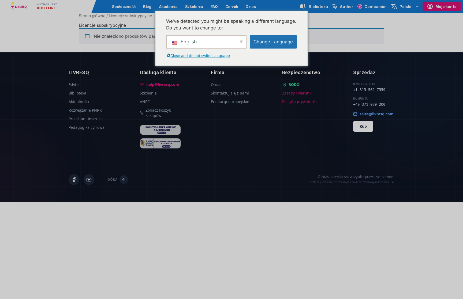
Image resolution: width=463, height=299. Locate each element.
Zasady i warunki (297, 93)
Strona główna (92, 15)
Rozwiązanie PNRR (85, 110)
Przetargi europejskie (230, 101)
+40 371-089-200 (369, 104)
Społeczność (124, 6)
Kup (363, 126)
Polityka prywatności (300, 101)
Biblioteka (77, 93)
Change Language (273, 41)
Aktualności (79, 101)
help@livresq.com (162, 84)
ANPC (145, 101)
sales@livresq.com (377, 113)
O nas (250, 6)
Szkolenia (194, 6)
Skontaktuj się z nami (230, 93)
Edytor (74, 84)
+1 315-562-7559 (369, 90)
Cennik (231, 6)
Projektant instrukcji (86, 118)
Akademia (168, 6)
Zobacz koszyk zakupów (158, 113)
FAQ (214, 6)
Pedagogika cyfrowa (86, 127)
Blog (147, 6)
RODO (294, 84)
